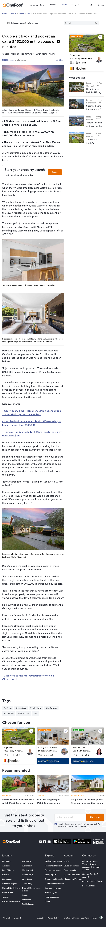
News (64, 5)
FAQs (94, 918)
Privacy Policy (53, 918)
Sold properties (51, 875)
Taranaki (5, 897)
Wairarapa (26, 861)
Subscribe (95, 817)
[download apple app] (62, 842)
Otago (24, 895)
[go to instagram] (40, 842)
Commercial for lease (54, 884)
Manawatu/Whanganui (12, 901)
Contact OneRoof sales (92, 881)
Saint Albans (23, 714)
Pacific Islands (28, 904)
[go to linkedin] (49, 842)
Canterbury (21, 708)
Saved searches (70, 870)
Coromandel (7, 879)
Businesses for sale (53, 888)
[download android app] (82, 842)
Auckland (6, 866)
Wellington (27, 866)
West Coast (27, 879)
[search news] (96, 23)
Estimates (53, 5)
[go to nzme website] (98, 842)
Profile (67, 861)
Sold (35, 714)
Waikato (5, 875)
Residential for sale (53, 861)
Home (4, 14)
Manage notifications (73, 879)
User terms (85, 918)
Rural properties (52, 897)
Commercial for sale (54, 879)
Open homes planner (73, 875)
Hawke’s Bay (7, 893)
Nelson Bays (27, 875)
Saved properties (71, 866)
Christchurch (51, 708)
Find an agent (51, 893)
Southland (26, 900)
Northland (6, 861)
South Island (35, 708)
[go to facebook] (44, 842)
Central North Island (11, 888)
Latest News (24, 14)
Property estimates (53, 870)
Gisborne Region (9, 884)
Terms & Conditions (70, 918)
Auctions (8, 708)
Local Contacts (88, 886)
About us (41, 918)
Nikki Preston (8, 60)
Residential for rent (53, 866)
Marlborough (27, 870)
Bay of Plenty (8, 870)
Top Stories (9, 714)
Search (55, 172)
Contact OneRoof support (90, 875)
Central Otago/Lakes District (31, 889)
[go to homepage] (12, 5)
